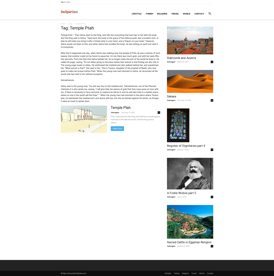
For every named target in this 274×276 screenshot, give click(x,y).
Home (63, 23)
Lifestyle (137, 13)
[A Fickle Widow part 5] (190, 173)
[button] (209, 14)
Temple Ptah (121, 108)
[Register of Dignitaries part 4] (190, 125)
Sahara (171, 96)
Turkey (149, 13)
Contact (199, 13)
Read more (117, 128)
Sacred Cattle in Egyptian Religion (189, 242)
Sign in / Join (65, 2)
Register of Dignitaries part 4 (186, 146)
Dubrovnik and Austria (181, 58)
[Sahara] (190, 81)
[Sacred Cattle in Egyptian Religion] (190, 222)
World (186, 13)
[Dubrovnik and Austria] (190, 40)
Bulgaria (162, 13)
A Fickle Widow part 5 (181, 193)
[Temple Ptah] (84, 119)
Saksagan (115, 112)
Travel (175, 13)
